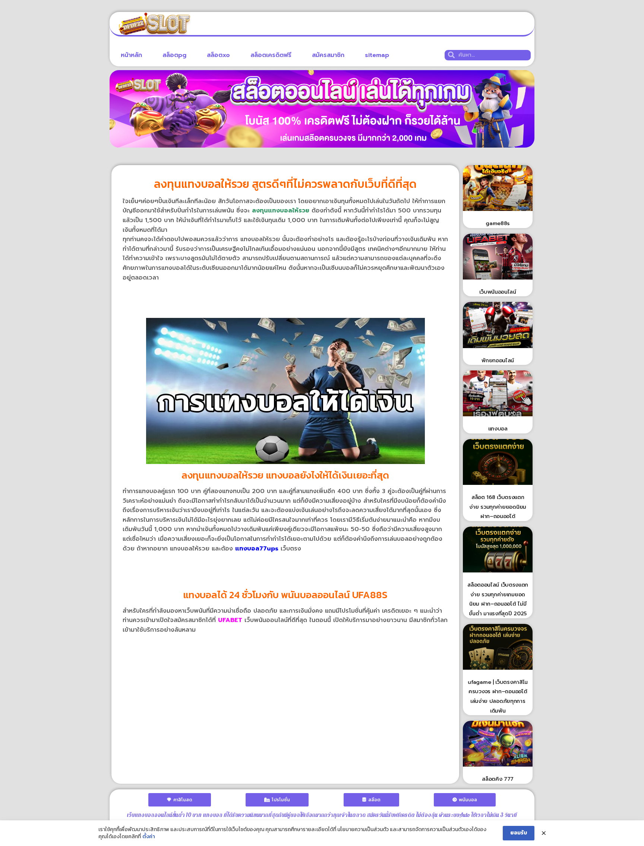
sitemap (377, 55)
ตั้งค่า (148, 836)
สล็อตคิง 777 (498, 779)
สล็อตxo (218, 55)
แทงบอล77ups (256, 548)
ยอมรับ (518, 833)
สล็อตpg (174, 55)
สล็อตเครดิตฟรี (270, 55)
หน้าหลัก (131, 55)
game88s (498, 223)
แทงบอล (498, 429)
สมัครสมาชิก (328, 55)
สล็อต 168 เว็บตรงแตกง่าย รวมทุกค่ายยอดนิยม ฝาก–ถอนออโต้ (497, 506)
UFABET (230, 620)
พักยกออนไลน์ (498, 360)
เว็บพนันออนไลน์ (497, 292)
